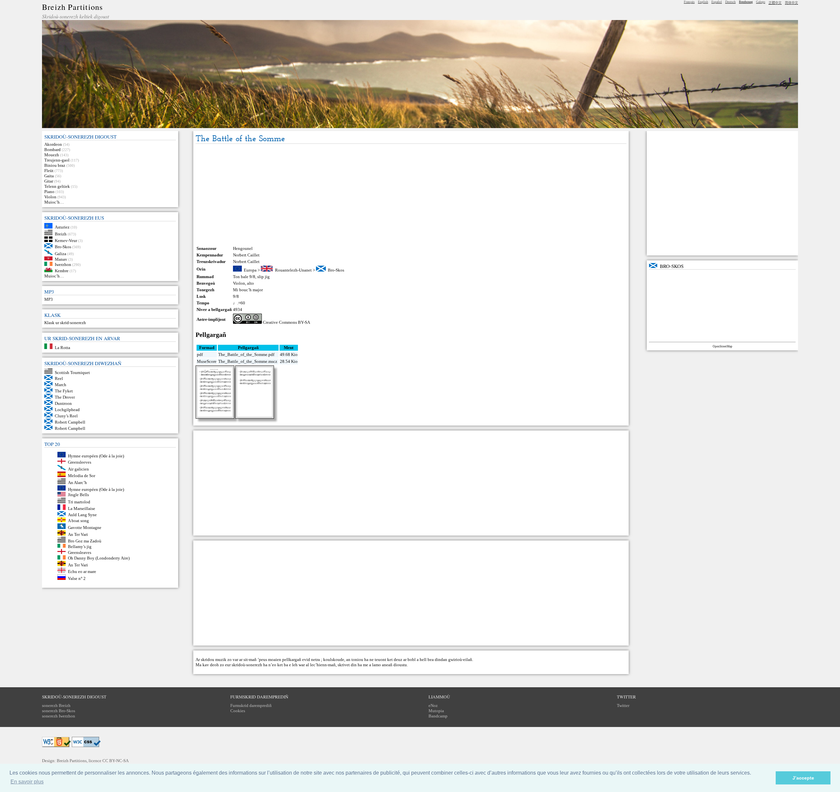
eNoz (433, 705)
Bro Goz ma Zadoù (84, 541)
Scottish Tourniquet (72, 372)
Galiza (60, 253)
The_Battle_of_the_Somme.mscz (247, 361)
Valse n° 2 (77, 578)
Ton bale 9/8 (244, 276)
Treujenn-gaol (57, 160)
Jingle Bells (78, 495)
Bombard (52, 149)
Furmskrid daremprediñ (251, 705)
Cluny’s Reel (66, 415)
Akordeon (53, 144)
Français (689, 2)
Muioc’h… (54, 202)
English (703, 2)
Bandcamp (438, 716)
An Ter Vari (78, 534)
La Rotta (62, 347)
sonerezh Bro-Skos (58, 710)
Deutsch (730, 2)
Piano (49, 191)
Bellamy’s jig (80, 546)
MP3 (48, 299)
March (60, 384)
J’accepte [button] (803, 778)
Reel (59, 378)
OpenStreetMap (722, 346)
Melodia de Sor (81, 475)
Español (716, 2)
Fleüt (48, 170)
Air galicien (78, 468)
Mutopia (436, 710)
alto (250, 283)
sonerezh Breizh (56, 705)
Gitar (48, 181)
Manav (61, 258)
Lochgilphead (67, 409)
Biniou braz (54, 165)
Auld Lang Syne (82, 514)
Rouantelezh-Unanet (293, 270)
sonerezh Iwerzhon (58, 716)
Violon (50, 196)
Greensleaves (79, 552)
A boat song (78, 520)
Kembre (62, 270)
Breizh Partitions (72, 7)
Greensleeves (79, 462)
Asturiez (62, 227)
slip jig (263, 276)
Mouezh (51, 154)
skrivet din (347, 664)
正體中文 (775, 3)
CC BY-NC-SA (115, 760)
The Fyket (64, 390)
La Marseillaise (81, 508)
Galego (760, 2)
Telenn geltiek (57, 186)
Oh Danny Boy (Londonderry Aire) (99, 558)
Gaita (49, 175)
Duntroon (63, 403)
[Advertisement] (411, 195)
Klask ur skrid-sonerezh (65, 322)
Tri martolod (79, 501)
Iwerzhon (63, 264)
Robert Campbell (70, 422)
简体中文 (791, 3)
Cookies (237, 710)
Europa (250, 270)
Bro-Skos (63, 246)
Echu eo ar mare (82, 571)
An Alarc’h (77, 482)
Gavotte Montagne (84, 527)
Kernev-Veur (66, 240)
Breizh (61, 233)
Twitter (623, 705)
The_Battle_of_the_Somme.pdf (246, 354)
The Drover (65, 397)
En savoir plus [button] (27, 781)
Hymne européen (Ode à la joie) (96, 455)
